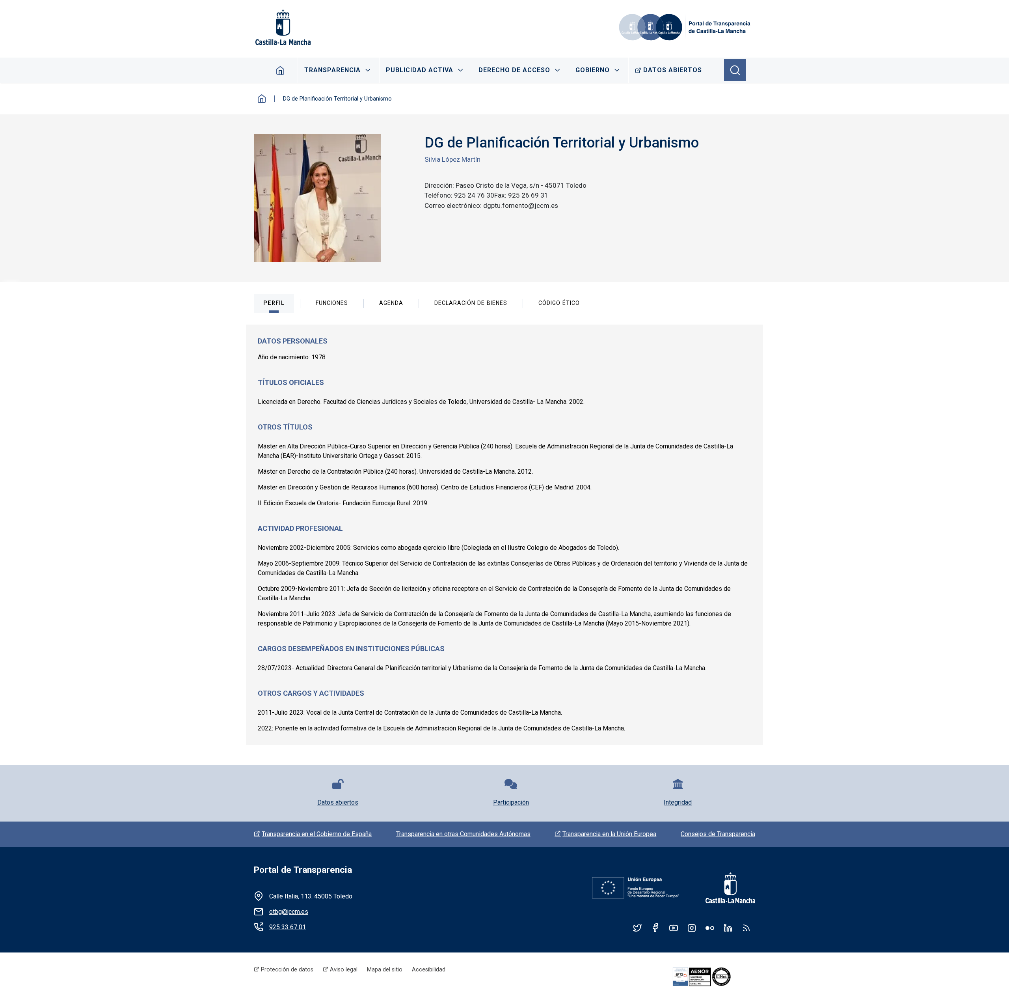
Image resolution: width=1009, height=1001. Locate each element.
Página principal (280, 70)
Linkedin (728, 927)
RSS (746, 927)
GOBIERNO (592, 70)
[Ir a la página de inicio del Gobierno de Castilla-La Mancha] (282, 27)
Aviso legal (343, 969)
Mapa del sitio (384, 969)
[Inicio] (685, 27)
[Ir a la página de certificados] (712, 977)
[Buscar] (735, 70)
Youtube (674, 927)
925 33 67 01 (287, 927)
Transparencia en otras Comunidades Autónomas (463, 834)
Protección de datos (287, 969)
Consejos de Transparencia (718, 834)
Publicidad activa (419, 70)
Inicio (261, 98)
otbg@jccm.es (288, 911)
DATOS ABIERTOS (672, 70)
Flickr (710, 927)
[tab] (274, 303)
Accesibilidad (428, 969)
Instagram (692, 927)
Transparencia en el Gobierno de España (317, 834)
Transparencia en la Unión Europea (609, 834)
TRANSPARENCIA (332, 70)
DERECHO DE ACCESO (514, 70)
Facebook (655, 927)
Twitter (637, 927)
